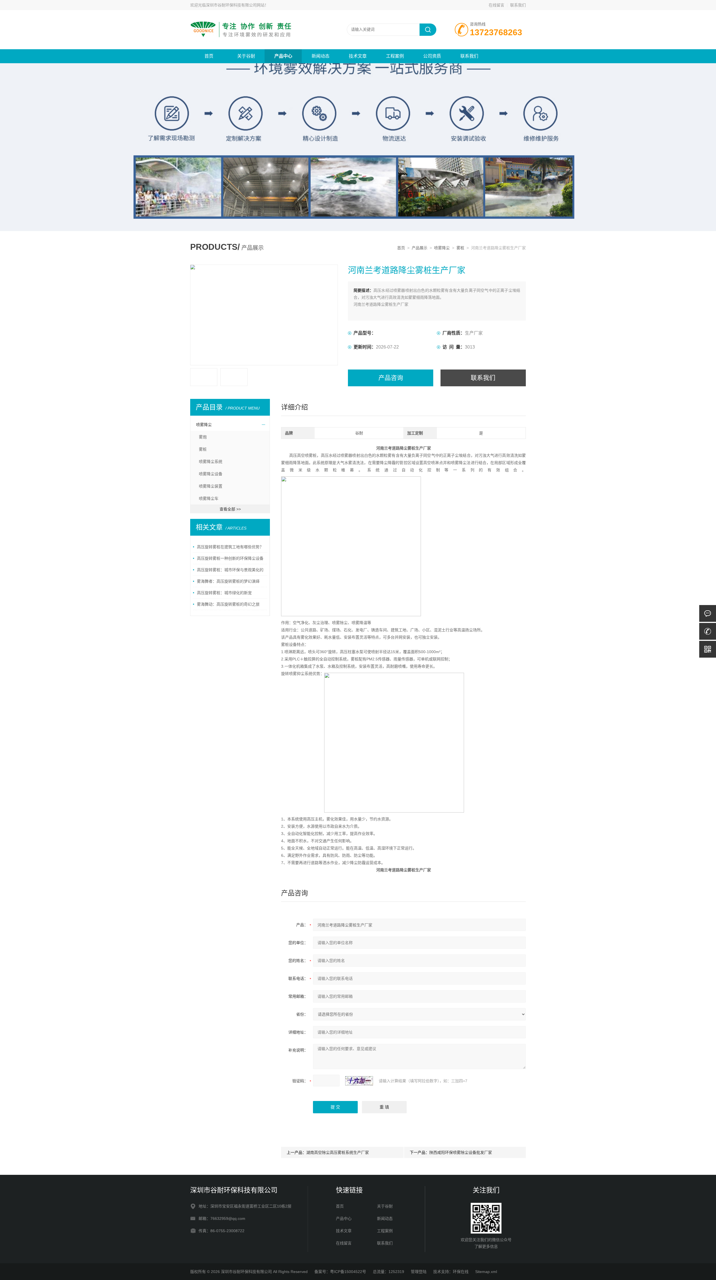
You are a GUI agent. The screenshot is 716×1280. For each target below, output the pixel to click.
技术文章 (358, 56)
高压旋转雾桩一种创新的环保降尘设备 (230, 558)
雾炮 (203, 437)
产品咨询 (390, 377)
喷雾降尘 (442, 248)
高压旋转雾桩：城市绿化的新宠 (224, 592)
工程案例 (395, 56)
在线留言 (496, 5)
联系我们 (518, 5)
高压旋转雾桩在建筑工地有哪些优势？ (230, 547)
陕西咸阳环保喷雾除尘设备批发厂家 (460, 1152)
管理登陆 (419, 1271)
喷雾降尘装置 (210, 486)
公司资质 (432, 56)
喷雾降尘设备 (210, 474)
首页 (208, 56)
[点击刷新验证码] (359, 1081)
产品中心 (283, 56)
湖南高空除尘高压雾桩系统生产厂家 (337, 1152)
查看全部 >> (230, 509)
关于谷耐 (246, 56)
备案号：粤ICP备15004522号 (340, 1271)
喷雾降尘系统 (210, 461)
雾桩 (460, 248)
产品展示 (419, 248)
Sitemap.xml (486, 1271)
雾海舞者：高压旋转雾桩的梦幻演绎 (228, 581)
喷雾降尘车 (208, 498)
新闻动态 (320, 56)
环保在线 (460, 1271)
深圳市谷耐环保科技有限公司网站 (235, 5)
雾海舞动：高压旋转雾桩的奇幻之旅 (228, 604)
